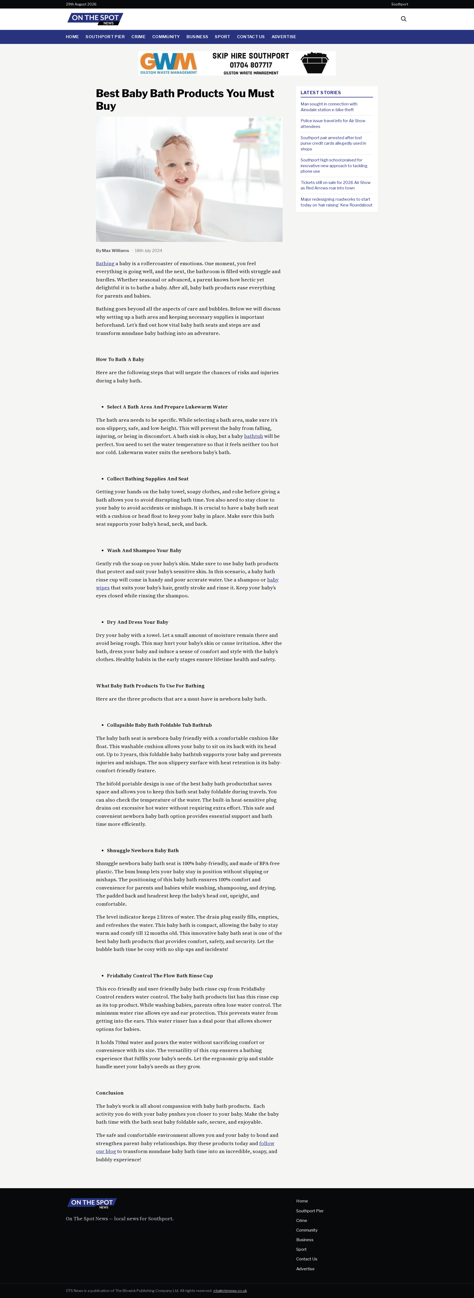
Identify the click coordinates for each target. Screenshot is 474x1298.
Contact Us (251, 36)
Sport (222, 36)
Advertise (284, 36)
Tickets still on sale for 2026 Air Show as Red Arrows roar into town (336, 185)
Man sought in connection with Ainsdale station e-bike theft (329, 106)
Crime (138, 36)
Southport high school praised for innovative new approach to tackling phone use (334, 165)
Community (166, 36)
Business (197, 36)
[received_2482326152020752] (237, 73)
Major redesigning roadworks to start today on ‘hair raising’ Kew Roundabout (337, 202)
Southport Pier (105, 36)
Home (72, 36)
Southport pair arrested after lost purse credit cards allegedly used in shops (333, 143)
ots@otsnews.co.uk (230, 1290)
